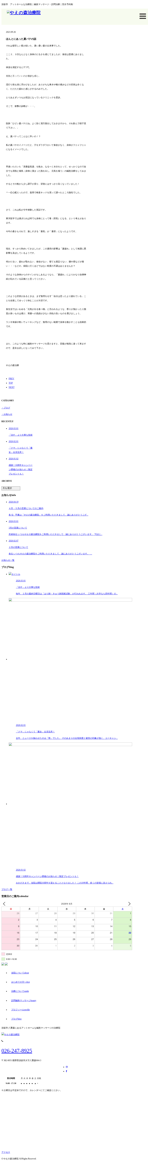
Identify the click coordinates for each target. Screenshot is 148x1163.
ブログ (16, 1019)
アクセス (5, 1152)
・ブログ (5, 408)
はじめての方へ (20, 982)
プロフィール (20, 1009)
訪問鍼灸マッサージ (23, 1000)
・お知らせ (6, 414)
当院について (20, 973)
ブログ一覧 (6, 889)
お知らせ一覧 (7, 560)
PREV (11, 378)
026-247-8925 (16, 1051)
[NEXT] (128, 904)
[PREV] (4, 904)
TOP (11, 383)
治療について (20, 991)
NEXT (11, 387)
